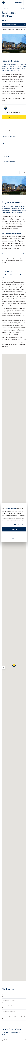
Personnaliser (13, 534)
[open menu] (25, 2)
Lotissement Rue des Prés (19, 9)
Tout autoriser (14, 529)
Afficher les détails (19, 524)
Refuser (14, 538)
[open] (3, 667)
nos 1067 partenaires (11, 508)
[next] (24, 172)
